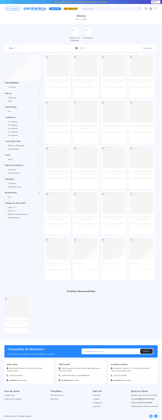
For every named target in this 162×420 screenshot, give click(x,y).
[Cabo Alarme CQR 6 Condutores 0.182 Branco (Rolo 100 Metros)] (57, 112)
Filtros (11, 48)
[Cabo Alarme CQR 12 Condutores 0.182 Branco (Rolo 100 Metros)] (114, 204)
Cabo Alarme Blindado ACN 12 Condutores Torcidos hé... (85, 222)
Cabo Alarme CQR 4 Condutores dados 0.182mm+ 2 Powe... (113, 178)
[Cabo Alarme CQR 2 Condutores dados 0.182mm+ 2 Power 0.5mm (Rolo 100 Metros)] (142, 112)
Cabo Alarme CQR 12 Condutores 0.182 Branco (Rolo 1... (114, 223)
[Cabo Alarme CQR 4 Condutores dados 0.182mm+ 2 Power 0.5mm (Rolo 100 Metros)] (114, 158)
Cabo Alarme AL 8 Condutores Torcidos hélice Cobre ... (86, 131)
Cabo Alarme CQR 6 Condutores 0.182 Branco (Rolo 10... (57, 132)
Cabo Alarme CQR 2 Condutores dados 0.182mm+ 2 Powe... (141, 132)
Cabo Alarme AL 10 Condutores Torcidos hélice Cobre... (85, 177)
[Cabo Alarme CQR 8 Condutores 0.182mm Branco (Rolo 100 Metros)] (114, 112)
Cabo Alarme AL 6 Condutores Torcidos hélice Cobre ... (86, 85)
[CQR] (50, 102)
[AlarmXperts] (50, 57)
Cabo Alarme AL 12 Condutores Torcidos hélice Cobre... (57, 222)
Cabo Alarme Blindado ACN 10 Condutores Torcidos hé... (142, 177)
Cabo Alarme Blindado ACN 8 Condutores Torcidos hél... (57, 177)
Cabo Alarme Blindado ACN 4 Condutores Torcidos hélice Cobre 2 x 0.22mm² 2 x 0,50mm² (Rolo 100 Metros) (17, 327)
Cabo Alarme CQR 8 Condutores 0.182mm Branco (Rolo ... (113, 132)
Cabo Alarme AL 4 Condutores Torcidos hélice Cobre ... (58, 85)
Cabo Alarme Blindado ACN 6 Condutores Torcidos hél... (142, 85)
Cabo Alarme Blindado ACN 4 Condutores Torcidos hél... (114, 85)
